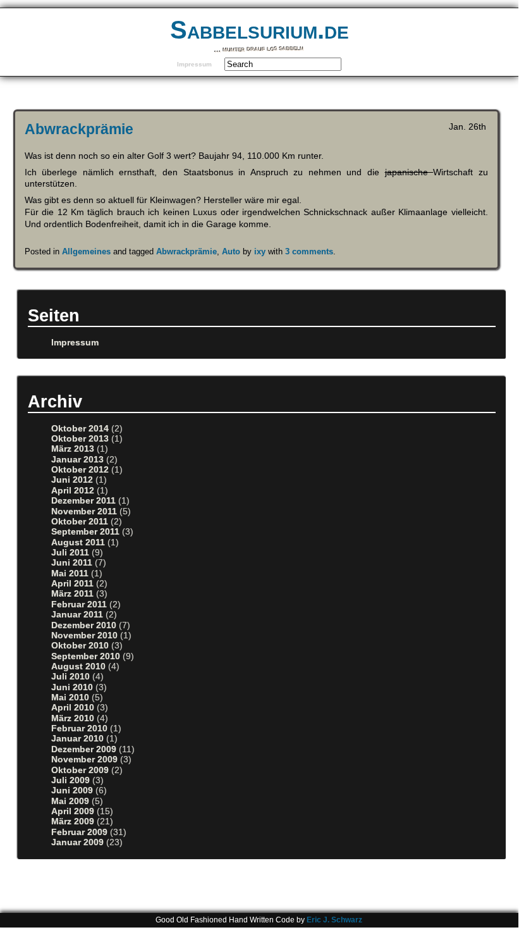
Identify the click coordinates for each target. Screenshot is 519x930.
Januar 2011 (77, 614)
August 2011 (78, 542)
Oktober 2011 (79, 521)
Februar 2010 (79, 728)
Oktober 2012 (80, 469)
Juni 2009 (72, 790)
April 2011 (72, 583)
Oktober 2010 (80, 645)
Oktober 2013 (80, 438)
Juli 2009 (70, 780)
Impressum (194, 64)
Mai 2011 (70, 573)
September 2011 (85, 531)
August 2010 (78, 666)
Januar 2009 (77, 842)
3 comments (309, 251)
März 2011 (72, 593)
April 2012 (72, 490)
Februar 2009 (79, 832)
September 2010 (85, 656)
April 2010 (72, 707)
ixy (260, 251)
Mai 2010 (70, 697)
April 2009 (72, 811)
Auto (231, 251)
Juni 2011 (71, 562)
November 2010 (84, 635)
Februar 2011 (79, 604)
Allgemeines (86, 251)
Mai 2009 (70, 801)
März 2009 (72, 821)
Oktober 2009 (80, 770)
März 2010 (72, 718)
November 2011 (84, 511)
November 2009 (84, 759)
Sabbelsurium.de (259, 29)
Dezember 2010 (83, 625)
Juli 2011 (70, 552)
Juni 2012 (72, 480)
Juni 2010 (72, 687)
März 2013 (72, 449)
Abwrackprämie (79, 129)
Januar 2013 (77, 459)
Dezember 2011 (83, 500)
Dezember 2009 (83, 749)
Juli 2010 (70, 676)
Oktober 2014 (80, 428)
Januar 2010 (77, 738)
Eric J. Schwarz (334, 920)
